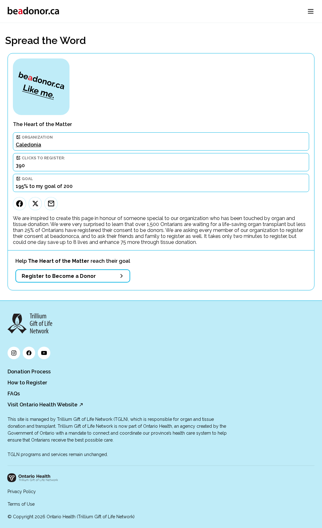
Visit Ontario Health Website (42, 405)
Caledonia (28, 145)
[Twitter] (35, 203)
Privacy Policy (22, 491)
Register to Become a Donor (59, 276)
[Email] (51, 203)
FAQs (14, 394)
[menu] (310, 11)
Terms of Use (21, 504)
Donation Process (29, 372)
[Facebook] (19, 203)
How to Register (27, 383)
